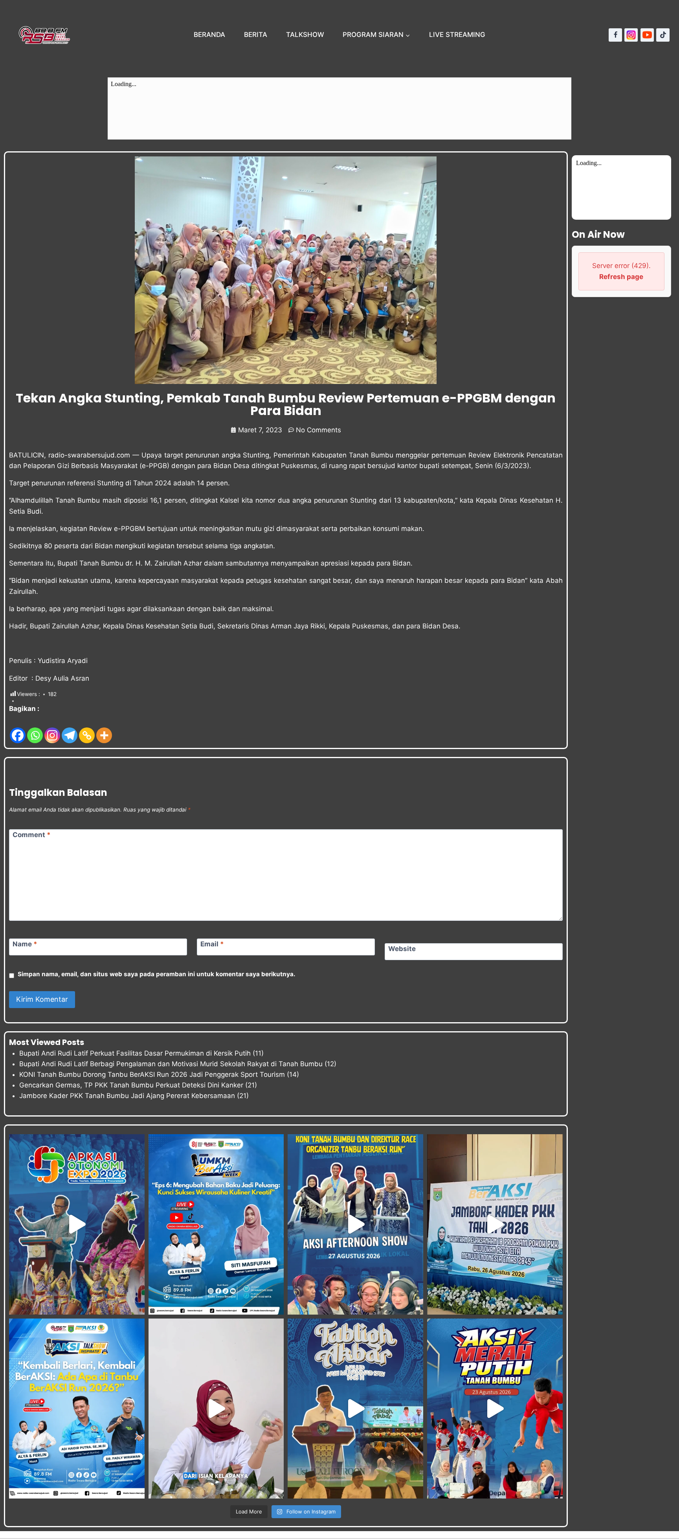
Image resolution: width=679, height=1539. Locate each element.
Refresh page (621, 277)
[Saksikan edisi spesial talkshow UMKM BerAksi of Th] (216, 1224)
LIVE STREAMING (457, 35)
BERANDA (209, 35)
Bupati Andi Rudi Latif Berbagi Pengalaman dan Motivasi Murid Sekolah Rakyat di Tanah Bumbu (171, 1064)
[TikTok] (663, 35)
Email (212, 944)
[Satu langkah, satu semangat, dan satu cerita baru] (77, 1409)
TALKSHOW (305, 35)
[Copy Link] (87, 729)
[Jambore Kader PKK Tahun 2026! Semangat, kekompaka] (495, 1224)
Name (25, 944)
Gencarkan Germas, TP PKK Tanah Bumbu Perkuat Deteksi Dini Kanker (131, 1085)
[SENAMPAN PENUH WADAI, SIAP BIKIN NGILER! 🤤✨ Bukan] (216, 1409)
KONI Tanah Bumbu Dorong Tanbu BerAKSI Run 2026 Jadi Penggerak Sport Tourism (152, 1074)
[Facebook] (615, 35)
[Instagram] (631, 35)
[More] (104, 729)
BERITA (255, 35)
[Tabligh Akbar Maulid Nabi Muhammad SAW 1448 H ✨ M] (355, 1409)
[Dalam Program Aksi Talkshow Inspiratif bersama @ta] (355, 1224)
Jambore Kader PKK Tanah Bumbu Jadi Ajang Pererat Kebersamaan (127, 1096)
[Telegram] (69, 729)
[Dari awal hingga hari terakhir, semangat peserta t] (495, 1409)
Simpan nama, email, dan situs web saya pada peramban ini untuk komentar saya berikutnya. (156, 974)
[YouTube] (647, 35)
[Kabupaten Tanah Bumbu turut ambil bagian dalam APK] (77, 1224)
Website (402, 949)
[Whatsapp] (35, 729)
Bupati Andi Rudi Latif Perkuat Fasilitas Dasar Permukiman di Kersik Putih (135, 1053)
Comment (32, 835)
